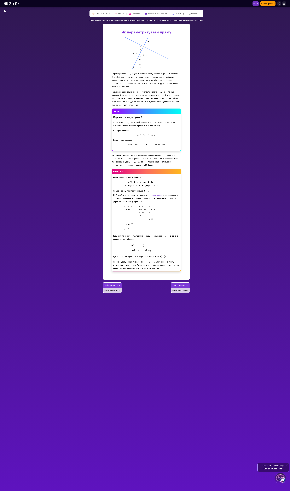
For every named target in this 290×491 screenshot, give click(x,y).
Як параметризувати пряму (191, 20)
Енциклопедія (95, 20)
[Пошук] (279, 4)
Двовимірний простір (138, 20)
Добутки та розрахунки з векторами (163, 20)
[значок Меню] (284, 4)
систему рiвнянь (156, 195)
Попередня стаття (113, 285)
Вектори (123, 20)
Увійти (255, 4)
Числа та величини (111, 20)
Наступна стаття (179, 285)
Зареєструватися (268, 4)
